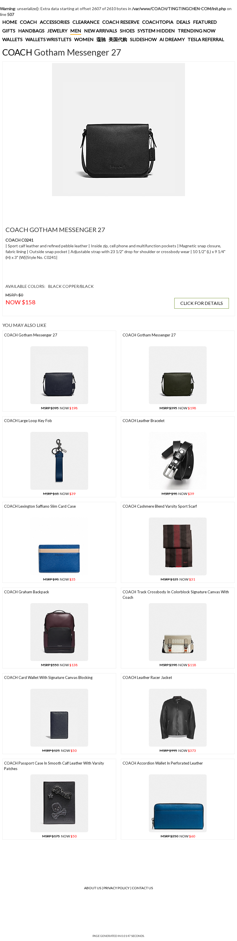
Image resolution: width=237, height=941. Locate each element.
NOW (59, 408)
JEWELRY (57, 30)
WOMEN (84, 39)
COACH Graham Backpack (26, 592)
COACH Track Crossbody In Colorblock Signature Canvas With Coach (176, 595)
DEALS (183, 22)
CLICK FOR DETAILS (201, 303)
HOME (9, 22)
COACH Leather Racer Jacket (147, 677)
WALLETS (12, 39)
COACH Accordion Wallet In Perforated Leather (163, 763)
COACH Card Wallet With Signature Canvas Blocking (48, 677)
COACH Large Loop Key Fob (28, 420)
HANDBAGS (31, 30)
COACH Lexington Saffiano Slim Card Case (40, 506)
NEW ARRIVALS (100, 30)
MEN (75, 30)
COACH (28, 22)
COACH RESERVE (120, 22)
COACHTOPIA (157, 22)
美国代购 (118, 39)
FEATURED (205, 22)
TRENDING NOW (196, 30)
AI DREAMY (172, 39)
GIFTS (8, 30)
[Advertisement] (109, 207)
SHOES (127, 30)
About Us (92, 888)
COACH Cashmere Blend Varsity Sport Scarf (160, 506)
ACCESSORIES (55, 22)
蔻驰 (101, 39)
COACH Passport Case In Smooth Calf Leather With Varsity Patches (54, 766)
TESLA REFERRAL (206, 39)
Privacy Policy (116, 888)
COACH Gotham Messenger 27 (30, 335)
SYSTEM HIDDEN (156, 30)
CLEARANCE (86, 22)
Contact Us (142, 888)
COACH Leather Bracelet (143, 420)
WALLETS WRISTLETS (48, 39)
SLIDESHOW (143, 39)
